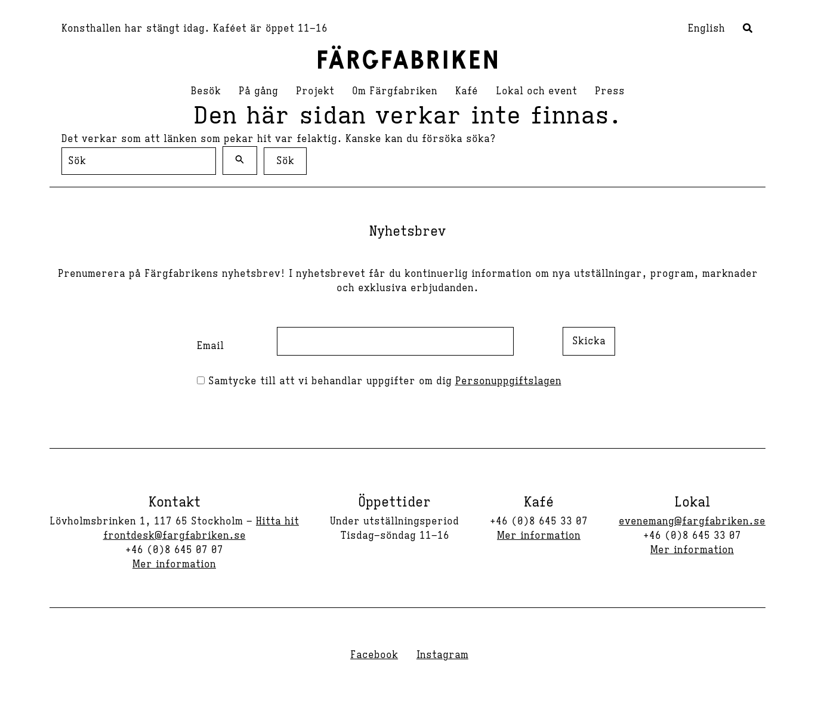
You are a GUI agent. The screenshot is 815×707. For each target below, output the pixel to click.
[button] (748, 29)
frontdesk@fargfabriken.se (174, 536)
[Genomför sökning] (240, 160)
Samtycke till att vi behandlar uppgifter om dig (383, 381)
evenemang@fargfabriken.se (692, 521)
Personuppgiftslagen (508, 381)
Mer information (174, 564)
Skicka (589, 341)
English (706, 29)
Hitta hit (277, 521)
